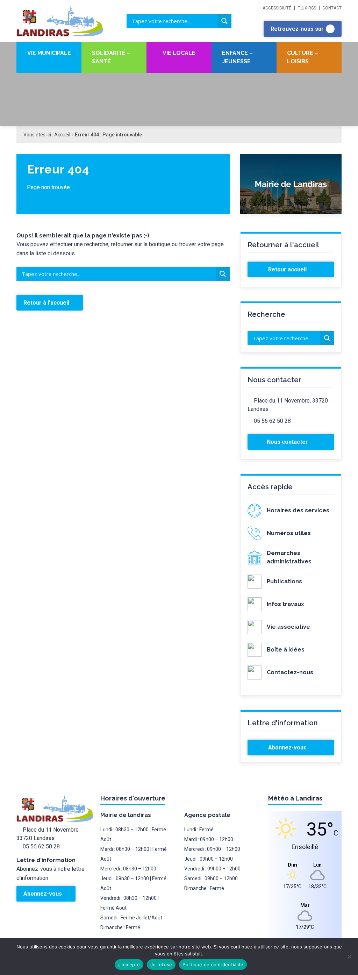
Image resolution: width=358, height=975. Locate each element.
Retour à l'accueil (47, 302)
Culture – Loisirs (302, 57)
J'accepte (129, 964)
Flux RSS (307, 8)
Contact (332, 8)
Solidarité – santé (111, 57)
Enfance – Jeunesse (237, 57)
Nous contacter (288, 442)
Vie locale (179, 53)
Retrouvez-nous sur (298, 29)
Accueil (62, 134)
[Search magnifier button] (224, 21)
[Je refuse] (349, 956)
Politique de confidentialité (212, 964)
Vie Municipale (49, 53)
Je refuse (161, 964)
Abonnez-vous (288, 747)
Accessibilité (277, 8)
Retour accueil (288, 269)
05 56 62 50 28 (272, 421)
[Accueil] (68, 21)
